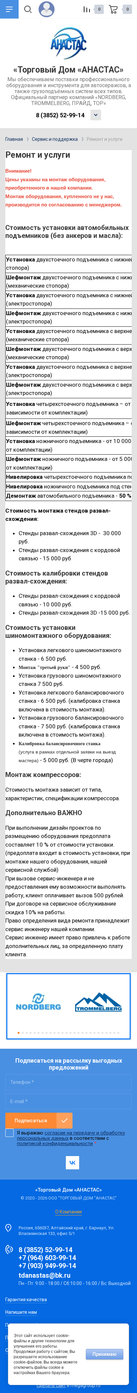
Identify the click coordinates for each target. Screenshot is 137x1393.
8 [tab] (47, 1033)
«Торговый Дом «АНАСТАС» (68, 70)
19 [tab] (90, 1033)
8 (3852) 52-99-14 (60, 115)
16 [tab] (78, 1033)
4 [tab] (31, 1033)
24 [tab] (110, 1033)
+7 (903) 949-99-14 (47, 1266)
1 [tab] (19, 1033)
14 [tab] (70, 1033)
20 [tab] (94, 1033)
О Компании (68, 1211)
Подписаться (31, 1121)
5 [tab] (35, 1033)
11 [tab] (59, 1033)
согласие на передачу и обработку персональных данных (71, 1135)
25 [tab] (114, 1033)
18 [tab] (86, 1033)
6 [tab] (39, 1033)
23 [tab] (106, 1033)
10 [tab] (55, 1033)
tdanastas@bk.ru (44, 1275)
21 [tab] (98, 1033)
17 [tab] (82, 1033)
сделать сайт (51, 1385)
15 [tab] (74, 1033)
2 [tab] (23, 1033)
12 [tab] (63, 1033)
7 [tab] (43, 1033)
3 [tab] (27, 1033)
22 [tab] (102, 1033)
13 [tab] (67, 1033)
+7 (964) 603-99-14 (47, 1258)
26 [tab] (118, 1033)
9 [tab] (51, 1033)
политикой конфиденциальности (55, 1143)
